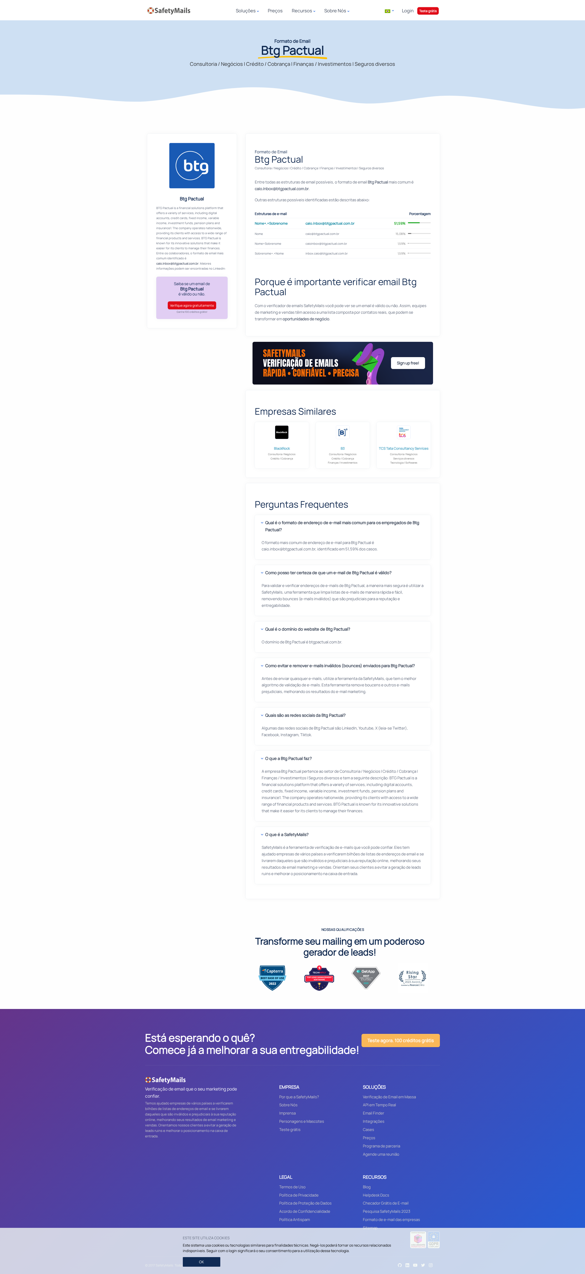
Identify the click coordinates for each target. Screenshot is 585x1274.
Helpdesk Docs (376, 1195)
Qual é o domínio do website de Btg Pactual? (307, 629)
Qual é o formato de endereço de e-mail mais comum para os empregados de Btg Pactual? (342, 526)
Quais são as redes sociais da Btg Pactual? (305, 715)
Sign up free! (408, 363)
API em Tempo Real (379, 1104)
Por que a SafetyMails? (299, 1096)
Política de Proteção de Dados (305, 1203)
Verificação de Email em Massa (389, 1096)
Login (408, 11)
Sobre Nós (288, 1104)
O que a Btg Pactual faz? (288, 758)
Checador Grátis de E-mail (386, 1203)
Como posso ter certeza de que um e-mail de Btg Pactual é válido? (328, 572)
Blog (367, 1186)
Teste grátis (428, 11)
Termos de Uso (292, 1186)
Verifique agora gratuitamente (192, 305)
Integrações (373, 1121)
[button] (389, 11)
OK (201, 1261)
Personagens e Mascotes (301, 1121)
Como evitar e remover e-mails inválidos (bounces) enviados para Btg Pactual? (340, 665)
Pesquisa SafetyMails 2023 (386, 1211)
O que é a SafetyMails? (286, 834)
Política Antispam (294, 1219)
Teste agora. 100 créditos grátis (400, 1040)
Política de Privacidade (299, 1195)
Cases (368, 1129)
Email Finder (373, 1113)
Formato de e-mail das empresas (391, 1219)
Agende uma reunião (381, 1154)
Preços (275, 11)
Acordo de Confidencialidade (304, 1211)
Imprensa (287, 1113)
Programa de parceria (381, 1146)
